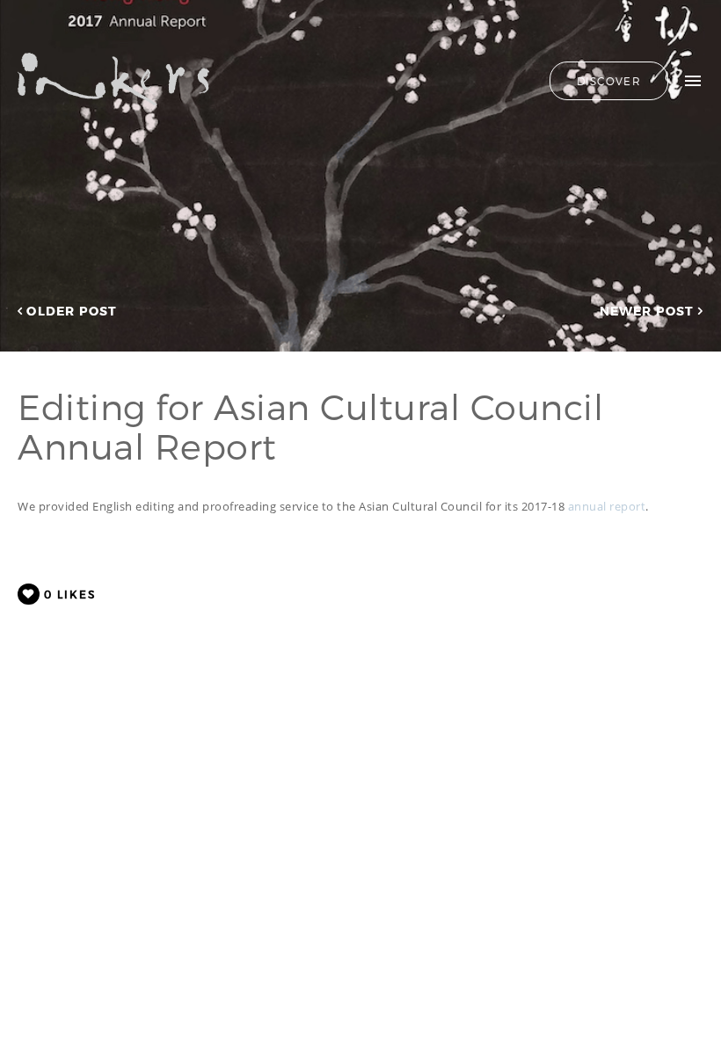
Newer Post (649, 310)
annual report (607, 506)
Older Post (70, 310)
